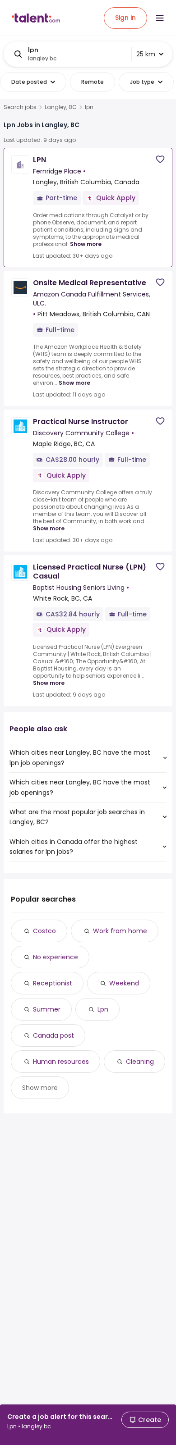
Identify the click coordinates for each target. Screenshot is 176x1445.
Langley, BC (61, 107)
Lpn (102, 1009)
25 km (145, 54)
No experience (55, 957)
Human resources (61, 1061)
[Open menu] (159, 18)
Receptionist (52, 983)
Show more (86, 244)
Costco (44, 930)
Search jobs (20, 107)
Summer (46, 1009)
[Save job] (160, 159)
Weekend (124, 983)
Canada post (53, 1035)
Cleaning (140, 1061)
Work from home (120, 930)
